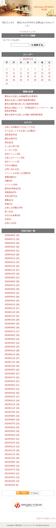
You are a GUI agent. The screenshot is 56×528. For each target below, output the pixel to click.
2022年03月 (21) (12, 439)
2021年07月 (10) (12, 469)
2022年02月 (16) (12, 443)
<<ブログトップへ (28, 31)
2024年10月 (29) (12, 320)
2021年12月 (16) (12, 450)
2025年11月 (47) (12, 270)
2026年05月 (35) (12, 247)
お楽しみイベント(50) (14, 158)
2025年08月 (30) (12, 281)
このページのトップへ (46, 518)
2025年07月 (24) (12, 285)
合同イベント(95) (12, 154)
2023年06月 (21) (12, 381)
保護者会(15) (10, 192)
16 (49, 73)
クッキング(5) (11, 150)
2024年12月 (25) (12, 312)
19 (21, 76)
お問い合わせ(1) (12, 169)
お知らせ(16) (10, 223)
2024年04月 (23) (12, 343)
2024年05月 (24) (12, 339)
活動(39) (8, 181)
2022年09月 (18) (12, 416)
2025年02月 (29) (12, 304)
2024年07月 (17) (12, 331)
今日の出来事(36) (12, 215)
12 (21, 73)
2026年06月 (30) (12, 243)
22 (42, 76)
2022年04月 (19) (12, 435)
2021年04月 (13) (12, 481)
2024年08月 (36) (12, 327)
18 (14, 76)
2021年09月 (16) (12, 462)
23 (49, 76)
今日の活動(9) (11, 165)
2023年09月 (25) (12, 370)
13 (28, 73)
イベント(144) (11, 184)
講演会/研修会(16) (13, 188)
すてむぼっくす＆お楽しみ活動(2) (20, 131)
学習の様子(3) (11, 196)
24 (7, 80)
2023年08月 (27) (12, 373)
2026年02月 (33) (12, 258)
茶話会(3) (9, 142)
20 (28, 76)
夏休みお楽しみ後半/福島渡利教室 (20, 100)
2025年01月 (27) (12, 308)
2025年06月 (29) (12, 289)
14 (35, 73)
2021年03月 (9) (11, 485)
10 (7, 73)
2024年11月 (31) (12, 316)
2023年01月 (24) (12, 400)
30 (49, 80)
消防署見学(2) (11, 134)
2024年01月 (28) (12, 354)
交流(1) (8, 219)
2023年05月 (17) (12, 385)
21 (35, 76)
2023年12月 (28, 59)
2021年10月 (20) (12, 458)
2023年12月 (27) (12, 358)
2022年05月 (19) (12, 431)
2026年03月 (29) (12, 254)
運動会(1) (9, 200)
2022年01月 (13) (12, 446)
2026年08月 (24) (12, 235)
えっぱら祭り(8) (12, 146)
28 (35, 80)
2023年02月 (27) (12, 396)
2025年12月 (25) (12, 266)
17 (7, 76)
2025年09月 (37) (12, 277)
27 (28, 80)
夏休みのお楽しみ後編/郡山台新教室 (21, 96)
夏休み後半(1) (11, 138)
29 (42, 80)
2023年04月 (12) (12, 389)
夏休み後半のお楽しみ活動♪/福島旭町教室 (24, 114)
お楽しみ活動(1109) (13, 207)
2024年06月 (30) (12, 335)
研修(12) (8, 204)
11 (14, 73)
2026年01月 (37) (12, 262)
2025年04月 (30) (12, 297)
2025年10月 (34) (12, 274)
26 (21, 80)
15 (42, 73)
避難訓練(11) (10, 177)
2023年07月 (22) (12, 377)
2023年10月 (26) (12, 366)
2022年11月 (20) (12, 408)
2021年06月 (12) (12, 473)
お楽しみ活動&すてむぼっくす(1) (20, 127)
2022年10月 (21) (12, 412)
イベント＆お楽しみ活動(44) (17, 173)
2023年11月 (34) (12, 362)
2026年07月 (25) (12, 239)
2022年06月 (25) (12, 427)
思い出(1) (9, 211)
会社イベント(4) (12, 161)
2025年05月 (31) (12, 293)
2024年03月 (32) (12, 347)
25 (14, 80)
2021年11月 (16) (12, 454)
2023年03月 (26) (12, 393)
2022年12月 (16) (12, 404)
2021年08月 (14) (12, 466)
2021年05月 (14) (12, 477)
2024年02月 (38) (12, 350)
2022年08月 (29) (12, 419)
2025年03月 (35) (12, 300)
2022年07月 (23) (12, 423)
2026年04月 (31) (12, 251)
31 (7, 83)
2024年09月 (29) (12, 323)
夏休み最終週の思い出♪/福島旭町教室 (22, 104)
